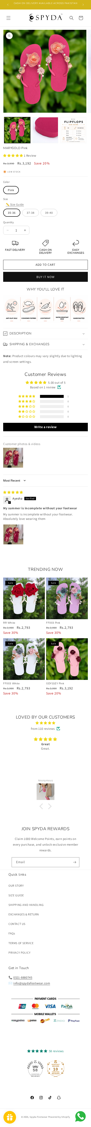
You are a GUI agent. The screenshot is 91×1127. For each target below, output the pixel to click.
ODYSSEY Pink (55, 683)
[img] (13, 492)
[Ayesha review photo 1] (13, 534)
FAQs (11, 933)
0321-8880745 (22, 977)
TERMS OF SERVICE (21, 943)
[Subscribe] (74, 862)
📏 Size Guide (15, 204)
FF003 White (11, 683)
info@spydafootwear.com (31, 983)
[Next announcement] (83, 4)
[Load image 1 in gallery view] (17, 130)
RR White (9, 622)
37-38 (30, 213)
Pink (11, 190)
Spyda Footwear (39, 1116)
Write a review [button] (45, 427)
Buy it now (45, 277)
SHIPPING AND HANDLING (26, 905)
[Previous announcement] (7, 4)
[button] (8, 18)
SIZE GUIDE (16, 895)
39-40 (49, 213)
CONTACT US (16, 924)
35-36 (12, 213)
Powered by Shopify (59, 1116)
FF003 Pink (53, 622)
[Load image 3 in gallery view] (73, 130)
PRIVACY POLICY (19, 952)
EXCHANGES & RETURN (23, 914)
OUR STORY (16, 885)
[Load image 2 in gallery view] (45, 130)
